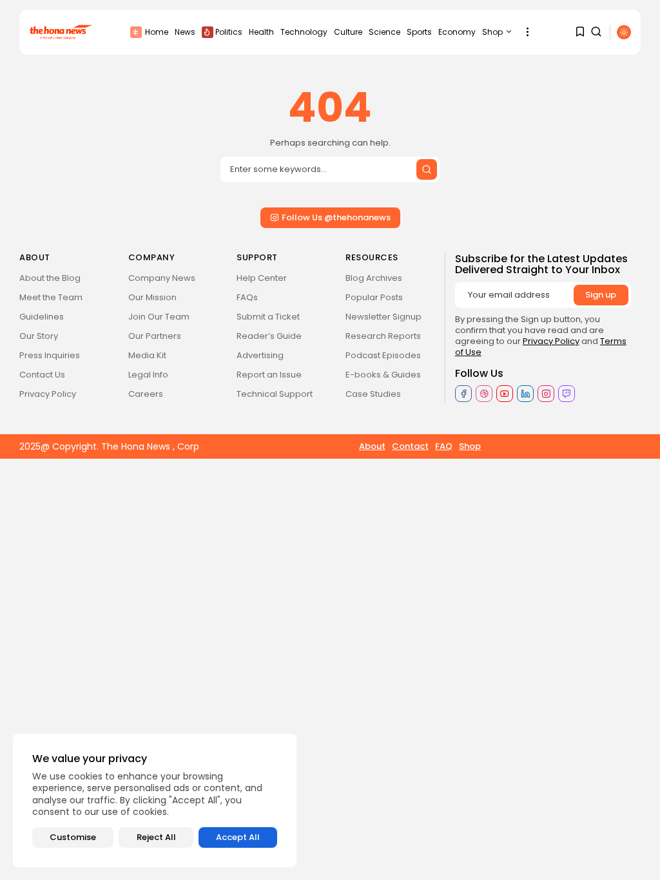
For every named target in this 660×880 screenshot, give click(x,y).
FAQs (247, 297)
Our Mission (152, 297)
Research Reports (383, 336)
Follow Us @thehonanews (336, 217)
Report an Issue (269, 374)
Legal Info (148, 374)
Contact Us (42, 374)
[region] (154, 800)
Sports (419, 31)
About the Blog (50, 278)
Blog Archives (373, 278)
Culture (348, 31)
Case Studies (373, 394)
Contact (410, 446)
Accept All (238, 837)
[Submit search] (426, 169)
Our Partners (154, 336)
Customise (73, 837)
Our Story (38, 336)
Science (384, 31)
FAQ (443, 446)
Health (261, 31)
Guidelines (41, 317)
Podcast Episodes (383, 355)
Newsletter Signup (383, 317)
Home (156, 31)
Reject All (156, 837)
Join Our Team (158, 317)
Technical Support (275, 394)
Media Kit (147, 355)
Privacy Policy (47, 394)
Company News (161, 278)
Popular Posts (374, 297)
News (185, 31)
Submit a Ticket (268, 317)
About (372, 446)
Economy (457, 31)
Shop (492, 31)
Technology (303, 31)
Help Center (262, 278)
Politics (228, 31)
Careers (145, 394)
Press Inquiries (49, 355)
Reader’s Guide (269, 336)
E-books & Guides (383, 374)
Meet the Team (50, 297)
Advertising (260, 355)
